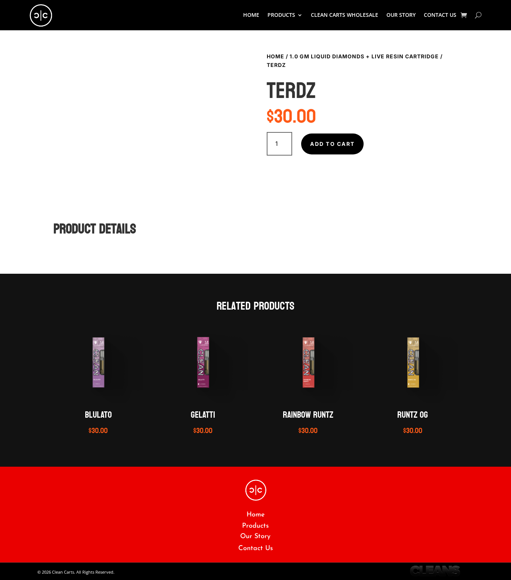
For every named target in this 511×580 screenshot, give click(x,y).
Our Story (401, 14)
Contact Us (440, 14)
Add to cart (332, 144)
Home (251, 14)
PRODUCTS (281, 14)
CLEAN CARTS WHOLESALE (344, 14)
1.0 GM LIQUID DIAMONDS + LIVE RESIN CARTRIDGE (364, 56)
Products (255, 526)
